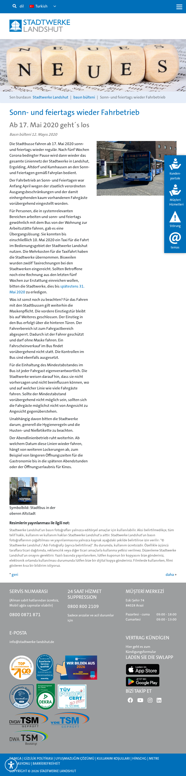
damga (15, 758)
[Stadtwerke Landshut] (39, 26)
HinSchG (139, 758)
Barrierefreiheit (46, 763)
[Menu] (179, 6)
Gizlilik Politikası (38, 758)
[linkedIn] (159, 701)
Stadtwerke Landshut (50, 97)
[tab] (175, 169)
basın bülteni (84, 97)
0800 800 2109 (83, 606)
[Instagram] (150, 701)
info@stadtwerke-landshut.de (31, 642)
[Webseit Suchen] (14, 6)
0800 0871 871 (25, 615)
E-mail (17, 105)
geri (15, 574)
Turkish (41, 6)
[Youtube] (140, 701)
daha (170, 574)
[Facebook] (130, 701)
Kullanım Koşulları (114, 758)
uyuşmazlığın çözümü (74, 758)
